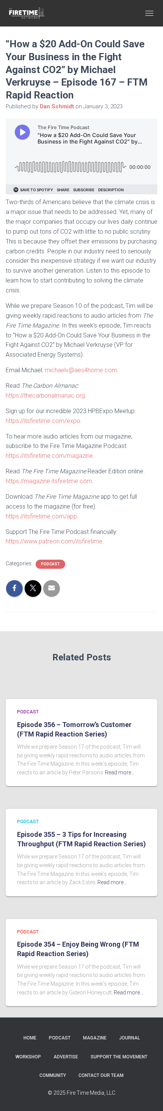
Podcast (50, 564)
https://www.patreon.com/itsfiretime (54, 541)
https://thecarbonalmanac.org (45, 395)
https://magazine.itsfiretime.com (49, 481)
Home (30, 1038)
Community (52, 1075)
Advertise (65, 1057)
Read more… (120, 772)
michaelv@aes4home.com (81, 370)
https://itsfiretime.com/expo (43, 420)
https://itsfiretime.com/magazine (49, 455)
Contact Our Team (101, 1075)
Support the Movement (119, 1057)
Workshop (28, 1057)
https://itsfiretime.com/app (41, 516)
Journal (129, 1038)
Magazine (95, 1038)
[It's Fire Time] (29, 13)
